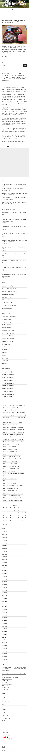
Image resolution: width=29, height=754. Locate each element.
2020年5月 (4, 554)
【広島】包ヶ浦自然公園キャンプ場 (11, 476)
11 (25, 512)
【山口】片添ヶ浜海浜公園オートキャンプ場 (13, 485)
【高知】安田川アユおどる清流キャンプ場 (12, 497)
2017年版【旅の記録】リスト (8, 372)
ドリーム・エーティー (7, 679)
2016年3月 (4, 656)
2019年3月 (4, 592)
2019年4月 (4, 590)
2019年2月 (4, 595)
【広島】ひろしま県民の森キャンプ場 (11, 468)
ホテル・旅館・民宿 (6, 335)
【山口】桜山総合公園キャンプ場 (10, 490)
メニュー (15, 9)
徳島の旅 (5, 434)
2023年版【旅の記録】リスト (8, 388)
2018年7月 (4, 615)
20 (6, 517)
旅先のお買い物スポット (7, 330)
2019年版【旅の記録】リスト (8, 377)
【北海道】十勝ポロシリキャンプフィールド (13, 441)
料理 (11, 422)
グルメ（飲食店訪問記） (7, 316)
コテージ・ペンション (7, 338)
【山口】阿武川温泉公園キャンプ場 (11, 488)
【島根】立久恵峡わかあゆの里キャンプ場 (12, 458)
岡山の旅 (6, 432)
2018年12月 (4, 601)
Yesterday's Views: (6, 701)
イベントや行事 (5, 344)
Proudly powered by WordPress (9, 750)
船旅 (3, 355)
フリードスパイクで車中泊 (8, 305)
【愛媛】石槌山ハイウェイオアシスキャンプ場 (13, 493)
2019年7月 (4, 581)
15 (14, 515)
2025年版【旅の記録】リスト (8, 394)
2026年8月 (4, 532)
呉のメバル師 (5, 685)
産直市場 (23, 415)
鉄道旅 (3, 352)
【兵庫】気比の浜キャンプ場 (10, 446)
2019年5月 (4, 587)
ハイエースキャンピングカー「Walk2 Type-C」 (14, 405)
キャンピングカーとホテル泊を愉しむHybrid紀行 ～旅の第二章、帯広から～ (14, 4)
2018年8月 (4, 612)
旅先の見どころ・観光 (7, 333)
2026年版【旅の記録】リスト (8, 396)
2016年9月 (4, 642)
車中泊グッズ (6, 410)
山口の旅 (21, 432)
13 (6, 515)
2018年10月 (4, 606)
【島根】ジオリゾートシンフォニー (11, 454)
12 (3, 515)
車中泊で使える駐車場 (7, 294)
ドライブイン (14, 415)
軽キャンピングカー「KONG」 (10, 407)
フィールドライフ (6, 682)
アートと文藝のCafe (6, 689)
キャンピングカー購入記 (7, 286)
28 (10, 520)
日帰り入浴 (15, 412)
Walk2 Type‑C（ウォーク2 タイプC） (14, 101)
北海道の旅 (16, 424)
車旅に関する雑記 (6, 308)
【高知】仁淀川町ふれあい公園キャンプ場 (12, 500)
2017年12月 (4, 634)
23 (18, 517)
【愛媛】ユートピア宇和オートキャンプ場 (12, 495)
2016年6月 (4, 648)
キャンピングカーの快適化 (8, 288)
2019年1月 (4, 598)
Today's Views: (5, 697)
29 (14, 520)
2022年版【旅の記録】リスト (8, 385)
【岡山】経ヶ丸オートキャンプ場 (10, 461)
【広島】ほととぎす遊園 (9, 471)
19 (3, 517)
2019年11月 (4, 570)
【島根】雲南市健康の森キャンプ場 (11, 456)
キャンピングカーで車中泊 (8, 291)
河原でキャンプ (7, 424)
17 (22, 515)
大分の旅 (21, 437)
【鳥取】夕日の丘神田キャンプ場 (10, 449)
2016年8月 (4, 645)
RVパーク (15, 410)
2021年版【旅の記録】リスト (8, 383)
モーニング (6, 419)
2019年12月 (4, 568)
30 (18, 520)
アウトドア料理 (5, 319)
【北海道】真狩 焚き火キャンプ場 (11, 444)
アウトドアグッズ (6, 310)
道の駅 (22, 412)
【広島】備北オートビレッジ (10, 463)
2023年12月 (4, 545)
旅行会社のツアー (6, 347)
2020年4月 (4, 556)
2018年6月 (4, 617)
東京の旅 (6, 427)
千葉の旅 (13, 427)
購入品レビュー (5, 313)
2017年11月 (4, 637)
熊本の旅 (20, 439)
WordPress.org (5, 720)
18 (25, 515)
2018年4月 (4, 623)
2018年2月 (4, 628)
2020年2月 (4, 562)
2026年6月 (4, 537)
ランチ (13, 419)
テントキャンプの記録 (7, 322)
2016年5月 (4, 651)
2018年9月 (4, 609)
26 (3, 520)
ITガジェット (18, 422)
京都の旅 (20, 427)
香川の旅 (12, 434)
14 (10, 515)
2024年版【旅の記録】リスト (8, 391)
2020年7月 (4, 548)
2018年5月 (4, 620)
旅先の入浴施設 (5, 327)
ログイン (4, 712)
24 (22, 517)
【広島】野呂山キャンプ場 (9, 480)
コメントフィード (6, 718)
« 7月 (3, 524)
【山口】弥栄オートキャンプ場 (10, 483)
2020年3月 (4, 559)
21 (10, 517)
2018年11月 (4, 604)
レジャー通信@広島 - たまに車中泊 (10, 677)
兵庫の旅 (6, 429)
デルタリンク (5, 680)
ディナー (21, 419)
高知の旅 (6, 437)
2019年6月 (4, 584)
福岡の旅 (13, 437)
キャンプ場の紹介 (6, 297)
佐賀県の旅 (6, 439)
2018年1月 (4, 631)
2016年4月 (4, 653)
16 (18, 515)
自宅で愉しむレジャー (7, 341)
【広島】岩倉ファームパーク (10, 478)
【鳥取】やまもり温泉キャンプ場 (10, 451)
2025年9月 (4, 543)
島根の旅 (21, 429)
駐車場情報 (6, 415)
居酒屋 (5, 422)
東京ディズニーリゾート (19, 417)
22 (14, 517)
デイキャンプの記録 (6, 324)
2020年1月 (4, 565)
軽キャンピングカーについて (8, 299)
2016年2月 (4, 659)
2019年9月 (4, 576)
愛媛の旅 (20, 434)
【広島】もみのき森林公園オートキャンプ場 (13, 473)
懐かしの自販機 (7, 417)
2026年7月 (4, 534)
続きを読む (4, 56)
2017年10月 (4, 640)
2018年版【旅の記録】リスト (8, 374)
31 (22, 520)
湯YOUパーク (6, 412)
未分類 (3, 363)
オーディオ (4, 358)
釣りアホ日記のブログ (7, 687)
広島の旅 (13, 432)
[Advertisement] (14, 162)
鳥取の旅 (13, 429)
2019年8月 (4, 579)
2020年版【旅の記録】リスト (8, 380)
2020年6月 (4, 551)
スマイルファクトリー (7, 684)
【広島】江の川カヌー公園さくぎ (11, 466)
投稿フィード (5, 715)
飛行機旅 (4, 349)
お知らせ (4, 360)
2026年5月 (4, 540)
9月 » (6, 524)
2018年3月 (4, 626)
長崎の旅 (13, 439)
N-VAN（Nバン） (6, 302)
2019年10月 (4, 573)
